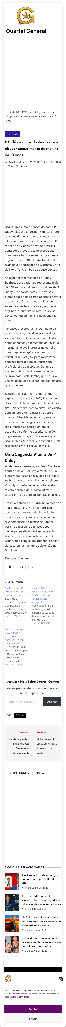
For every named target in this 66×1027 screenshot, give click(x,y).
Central (10, 112)
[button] (60, 979)
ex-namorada (28, 512)
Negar (33, 1018)
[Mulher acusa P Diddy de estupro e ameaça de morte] (18, 602)
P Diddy (20, 715)
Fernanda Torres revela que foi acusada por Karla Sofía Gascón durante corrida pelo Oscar (41, 942)
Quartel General (26, 31)
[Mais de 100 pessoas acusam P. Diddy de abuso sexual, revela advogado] (44, 605)
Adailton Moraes (17, 162)
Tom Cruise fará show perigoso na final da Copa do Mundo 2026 (40, 879)
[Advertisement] (33, 73)
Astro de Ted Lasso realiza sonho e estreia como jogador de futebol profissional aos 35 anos (41, 900)
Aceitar (33, 1009)
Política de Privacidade (19, 997)
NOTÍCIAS (22, 112)
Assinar (52, 701)
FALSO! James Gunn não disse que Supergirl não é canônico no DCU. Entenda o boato (41, 921)
